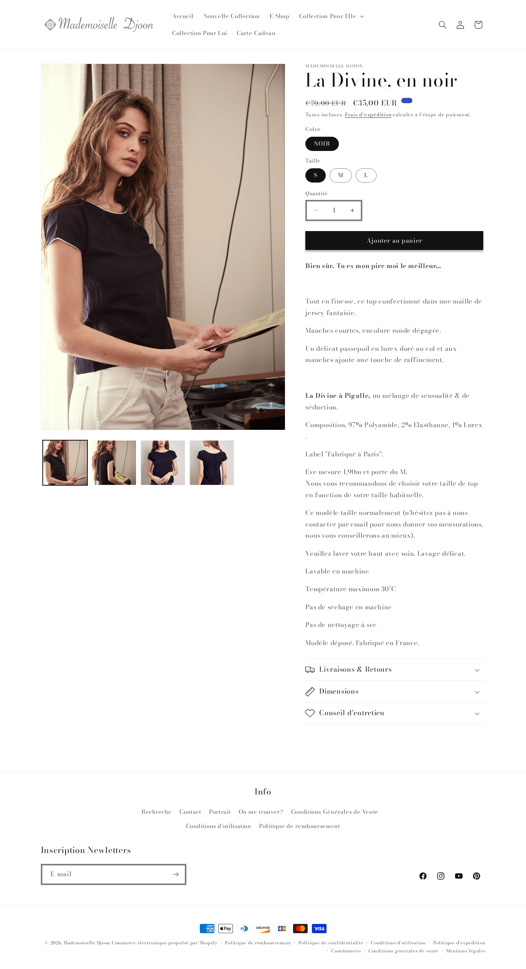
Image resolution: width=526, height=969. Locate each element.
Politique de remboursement (299, 825)
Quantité (316, 193)
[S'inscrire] (175, 874)
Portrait (220, 811)
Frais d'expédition (368, 114)
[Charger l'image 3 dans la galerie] (163, 462)
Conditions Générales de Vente (335, 811)
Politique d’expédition (459, 942)
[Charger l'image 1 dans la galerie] (65, 462)
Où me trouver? (261, 811)
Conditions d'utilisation (218, 825)
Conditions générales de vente (404, 950)
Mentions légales (466, 950)
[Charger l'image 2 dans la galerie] (114, 462)
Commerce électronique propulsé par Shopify (165, 942)
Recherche (156, 811)
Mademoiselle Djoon (87, 942)
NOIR (322, 143)
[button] (330, 16)
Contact (190, 811)
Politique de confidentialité (331, 942)
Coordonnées (346, 950)
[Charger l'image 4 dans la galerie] (212, 462)
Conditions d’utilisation (398, 942)
